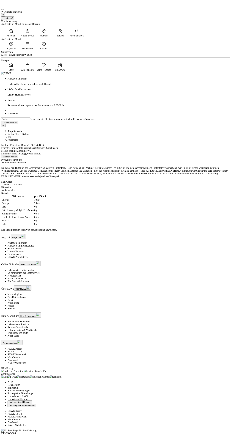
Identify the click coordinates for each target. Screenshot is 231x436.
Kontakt (12, 308)
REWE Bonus (15, 248)
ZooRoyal (13, 360)
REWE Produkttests (18, 257)
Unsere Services (16, 251)
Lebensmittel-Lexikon (18, 324)
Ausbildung (13, 303)
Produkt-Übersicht (17, 278)
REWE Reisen (15, 348)
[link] (119, 81)
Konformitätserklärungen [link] (20, 402)
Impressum (13, 387)
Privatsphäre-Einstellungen (21, 393)
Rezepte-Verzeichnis (18, 327)
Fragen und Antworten (19, 321)
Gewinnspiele (14, 254)
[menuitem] (11, 33)
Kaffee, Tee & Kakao (18, 134)
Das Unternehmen (17, 297)
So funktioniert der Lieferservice (24, 272)
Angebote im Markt (17, 242)
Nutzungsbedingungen (19, 390)
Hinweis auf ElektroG (18, 399)
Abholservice (14, 275)
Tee (9, 137)
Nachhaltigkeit (15, 294)
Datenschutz (14, 385)
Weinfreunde (14, 357)
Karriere (12, 300)
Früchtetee (13, 139)
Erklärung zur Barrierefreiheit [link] (22, 405)
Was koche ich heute (18, 333)
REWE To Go (15, 351)
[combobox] (15, 119)
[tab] (115, 181)
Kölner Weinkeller (17, 363)
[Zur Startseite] (12, 6)
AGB (10, 382)
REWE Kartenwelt (17, 354)
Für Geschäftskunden (18, 281)
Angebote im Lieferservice (21, 245)
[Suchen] (92, 119)
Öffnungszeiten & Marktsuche (23, 330)
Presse (11, 305)
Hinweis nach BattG (18, 396)
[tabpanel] (115, 210)
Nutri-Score (13, 335)
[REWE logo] (6, 73)
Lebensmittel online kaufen (21, 270)
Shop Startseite (15, 131)
